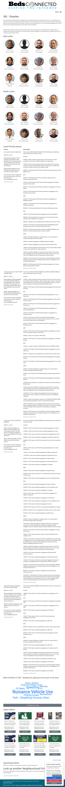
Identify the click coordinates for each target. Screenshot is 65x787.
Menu (57, 12)
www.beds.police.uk (8, 782)
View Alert (10, 731)
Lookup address (57, 775)
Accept (54, 778)
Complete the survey (32, 705)
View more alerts (57, 760)
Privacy (17, 785)
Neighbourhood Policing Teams (34, 785)
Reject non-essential (54, 780)
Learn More (54, 783)
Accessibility (23, 785)
